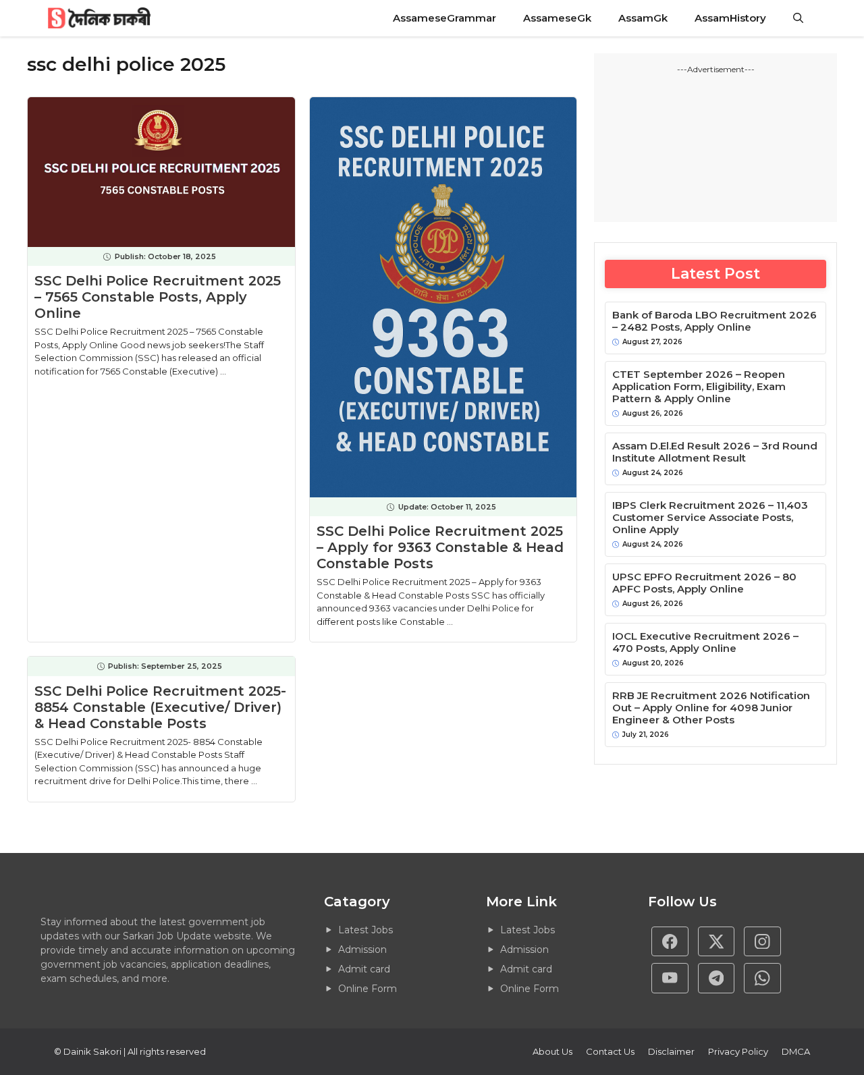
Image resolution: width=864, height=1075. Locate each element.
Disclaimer (671, 1051)
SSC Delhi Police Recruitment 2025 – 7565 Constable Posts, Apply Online (157, 297)
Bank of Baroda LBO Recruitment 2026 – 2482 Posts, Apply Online (714, 321)
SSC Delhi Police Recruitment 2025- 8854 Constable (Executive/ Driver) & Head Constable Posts (160, 707)
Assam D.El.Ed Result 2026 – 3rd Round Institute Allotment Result (714, 452)
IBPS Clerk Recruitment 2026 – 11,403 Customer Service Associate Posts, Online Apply (710, 517)
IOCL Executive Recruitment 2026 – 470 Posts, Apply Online (705, 642)
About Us (552, 1051)
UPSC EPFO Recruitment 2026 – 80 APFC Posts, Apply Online (704, 583)
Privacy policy (738, 1051)
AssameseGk (557, 17)
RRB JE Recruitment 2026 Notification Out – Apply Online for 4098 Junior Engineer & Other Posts (711, 708)
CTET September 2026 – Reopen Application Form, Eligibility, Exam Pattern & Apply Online (699, 386)
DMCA (796, 1051)
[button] (798, 18)
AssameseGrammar (444, 17)
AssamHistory (730, 17)
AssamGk (643, 17)
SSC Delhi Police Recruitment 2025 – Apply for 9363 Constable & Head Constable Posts (440, 547)
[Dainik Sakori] (100, 18)
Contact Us (610, 1051)
